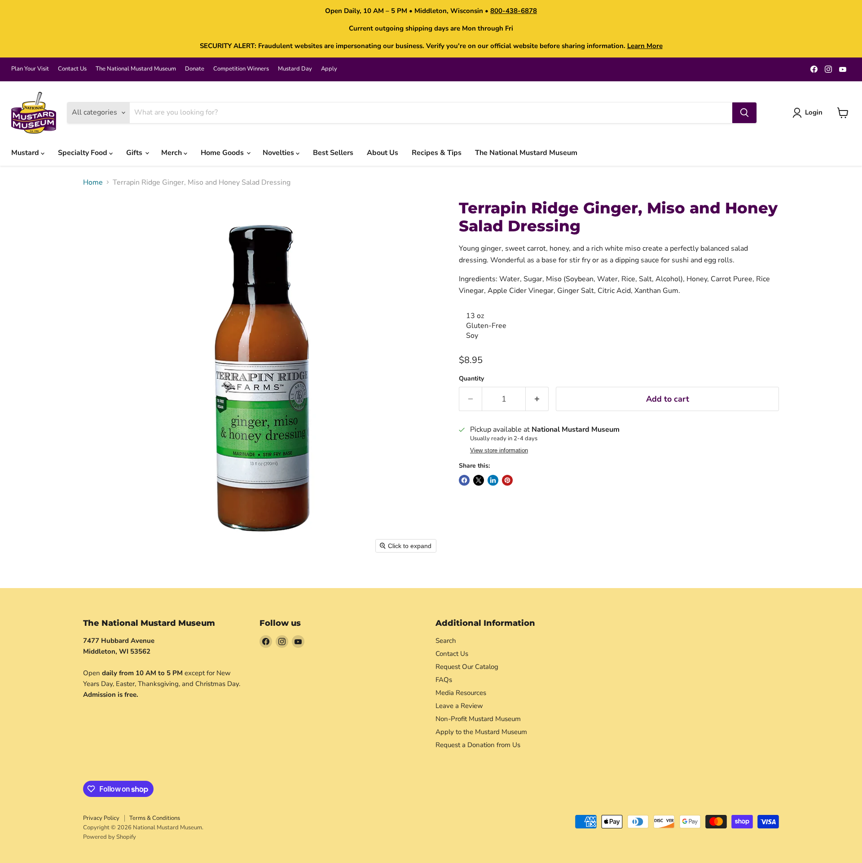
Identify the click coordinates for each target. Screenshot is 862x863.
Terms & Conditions (154, 818)
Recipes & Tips (437, 153)
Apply (329, 69)
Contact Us (72, 69)
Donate (194, 69)
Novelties (279, 153)
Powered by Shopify (109, 837)
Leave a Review (459, 705)
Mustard (26, 153)
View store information (499, 450)
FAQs (443, 679)
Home (93, 182)
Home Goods (223, 153)
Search (445, 640)
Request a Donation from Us (477, 744)
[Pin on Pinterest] (507, 480)
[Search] (744, 112)
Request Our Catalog (466, 666)
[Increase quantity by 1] (537, 399)
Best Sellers (333, 153)
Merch (172, 153)
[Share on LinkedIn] (493, 480)
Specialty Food (83, 153)
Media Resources (460, 692)
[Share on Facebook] (464, 480)
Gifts (135, 153)
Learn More (645, 45)
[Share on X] (478, 480)
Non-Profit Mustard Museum (478, 718)
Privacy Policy (101, 818)
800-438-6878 (513, 10)
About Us (382, 153)
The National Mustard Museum (136, 69)
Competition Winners (241, 69)
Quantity (471, 378)
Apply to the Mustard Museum (481, 731)
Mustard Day (295, 69)
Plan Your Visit (30, 69)
